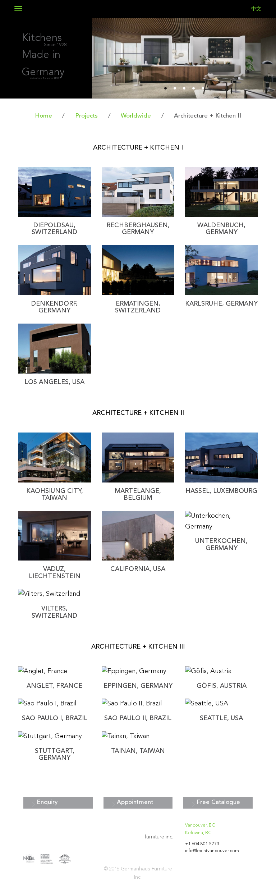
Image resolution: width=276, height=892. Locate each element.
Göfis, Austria (222, 686)
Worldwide (136, 116)
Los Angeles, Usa (54, 382)
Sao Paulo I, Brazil (54, 718)
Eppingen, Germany (138, 686)
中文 (256, 9)
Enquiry (47, 802)
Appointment (135, 802)
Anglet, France (54, 686)
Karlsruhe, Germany (221, 304)
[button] (106, 58)
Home (43, 116)
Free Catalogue (218, 802)
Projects (86, 116)
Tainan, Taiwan (138, 751)
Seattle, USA (221, 718)
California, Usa (137, 569)
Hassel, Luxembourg (221, 491)
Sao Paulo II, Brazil (137, 718)
